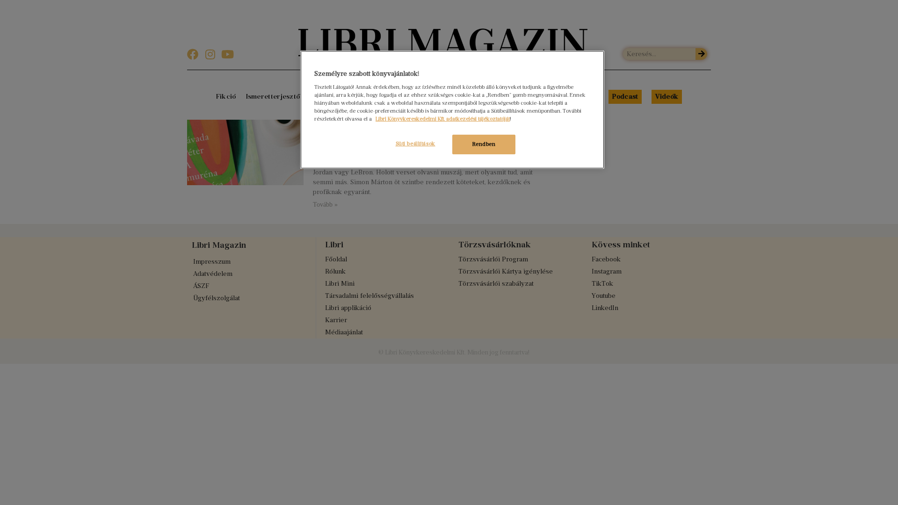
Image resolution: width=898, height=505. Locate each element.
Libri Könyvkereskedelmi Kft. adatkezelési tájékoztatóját (443, 118)
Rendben (484, 144)
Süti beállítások (415, 143)
